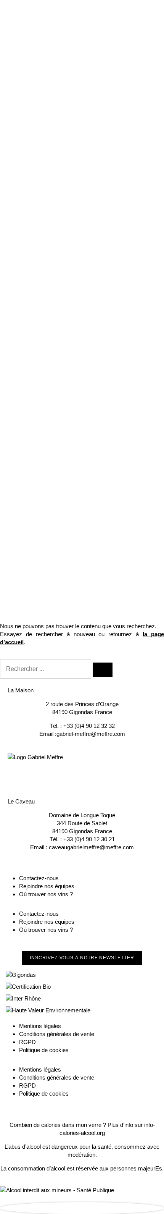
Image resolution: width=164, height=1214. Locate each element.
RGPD (27, 1042)
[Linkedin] (54, 774)
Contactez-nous (39, 878)
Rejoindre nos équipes (46, 886)
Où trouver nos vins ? (46, 894)
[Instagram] (33, 774)
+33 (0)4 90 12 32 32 (89, 726)
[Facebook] (13, 774)
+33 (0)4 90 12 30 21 (89, 839)
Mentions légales (40, 1026)
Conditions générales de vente (56, 1034)
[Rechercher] (103, 670)
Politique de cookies (44, 1050)
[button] (82, 958)
